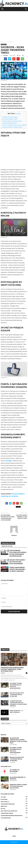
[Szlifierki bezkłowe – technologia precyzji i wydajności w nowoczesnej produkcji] (5, 702)
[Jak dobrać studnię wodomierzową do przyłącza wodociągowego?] (5, 685)
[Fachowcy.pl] (14, 3)
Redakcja (6, 55)
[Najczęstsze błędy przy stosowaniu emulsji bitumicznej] (5, 694)
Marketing (3, 44)
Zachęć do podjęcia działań (9, 123)
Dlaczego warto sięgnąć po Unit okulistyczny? (21, 516)
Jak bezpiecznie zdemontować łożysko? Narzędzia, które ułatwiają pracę (12, 669)
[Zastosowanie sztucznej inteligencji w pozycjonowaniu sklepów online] (5, 552)
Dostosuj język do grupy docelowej (12, 121)
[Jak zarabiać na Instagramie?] (5, 771)
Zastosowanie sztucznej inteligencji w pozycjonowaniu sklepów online (17, 553)
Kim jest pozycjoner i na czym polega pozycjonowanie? (17, 561)
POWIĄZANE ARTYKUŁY (8, 543)
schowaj (17, 113)
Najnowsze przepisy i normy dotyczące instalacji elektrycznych (18, 786)
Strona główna (4, 42)
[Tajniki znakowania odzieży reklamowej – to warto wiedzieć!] (5, 569)
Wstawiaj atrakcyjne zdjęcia (9, 117)
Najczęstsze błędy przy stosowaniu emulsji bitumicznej (17, 694)
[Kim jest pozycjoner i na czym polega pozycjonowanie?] (5, 561)
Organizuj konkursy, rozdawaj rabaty (12, 127)
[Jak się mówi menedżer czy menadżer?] (5, 779)
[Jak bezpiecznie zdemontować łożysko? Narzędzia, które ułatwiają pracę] (14, 659)
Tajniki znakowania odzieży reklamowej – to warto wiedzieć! (17, 569)
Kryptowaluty (5, 801)
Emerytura (4, 806)
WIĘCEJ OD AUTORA (7, 546)
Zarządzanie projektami (7, 804)
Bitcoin (3, 808)
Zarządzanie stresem (7, 813)
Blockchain (4, 799)
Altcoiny (3, 797)
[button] (26, 9)
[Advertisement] (14, 26)
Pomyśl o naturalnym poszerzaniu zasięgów (14, 125)
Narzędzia (3, 665)
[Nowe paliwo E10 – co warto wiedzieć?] (5, 712)
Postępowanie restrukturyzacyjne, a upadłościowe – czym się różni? (7, 517)
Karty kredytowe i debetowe (9, 811)
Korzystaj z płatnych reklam (10, 119)
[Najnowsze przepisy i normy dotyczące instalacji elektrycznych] (5, 786)
